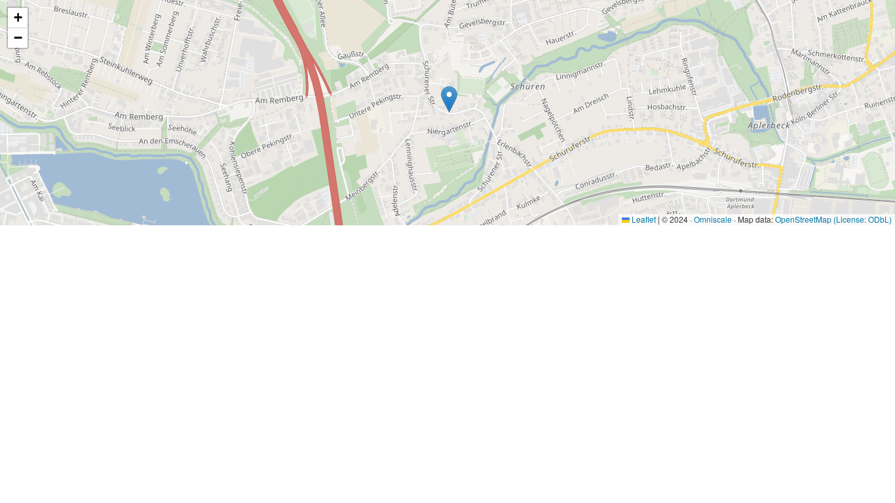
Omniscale (713, 219)
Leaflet (643, 219)
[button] (449, 99)
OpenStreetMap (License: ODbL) (833, 219)
